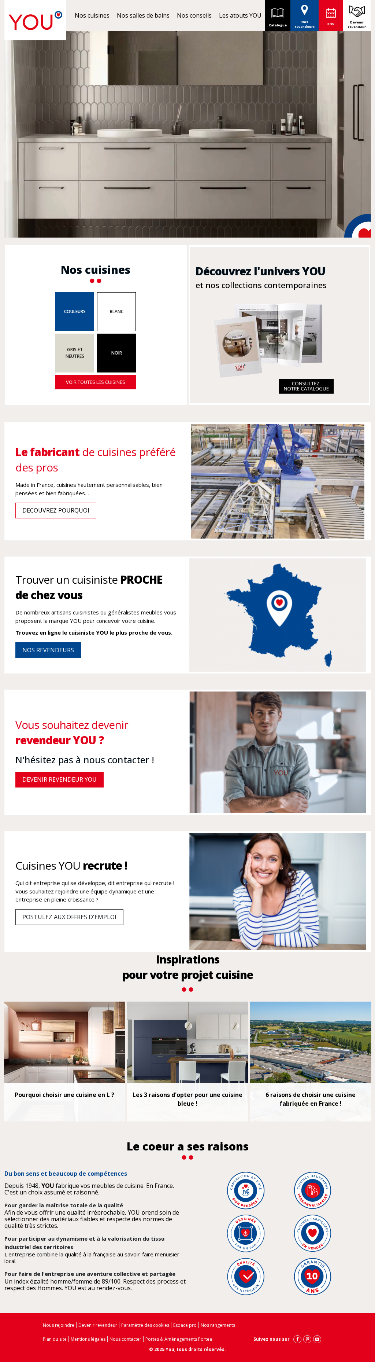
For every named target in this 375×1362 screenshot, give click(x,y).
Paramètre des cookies (145, 1325)
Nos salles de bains (143, 15)
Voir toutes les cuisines (95, 382)
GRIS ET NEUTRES (75, 352)
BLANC (116, 311)
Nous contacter (125, 1339)
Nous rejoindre (58, 1325)
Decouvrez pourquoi (55, 510)
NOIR (116, 353)
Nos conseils (194, 15)
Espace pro (185, 1325)
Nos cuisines (92, 15)
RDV (330, 24)
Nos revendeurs (305, 24)
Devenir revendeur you (59, 779)
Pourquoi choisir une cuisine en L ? (64, 1095)
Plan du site (55, 1339)
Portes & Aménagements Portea (178, 1339)
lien (200, 295)
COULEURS (75, 311)
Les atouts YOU (240, 15)
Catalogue (278, 25)
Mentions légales (88, 1339)
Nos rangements (218, 1325)
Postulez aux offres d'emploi (69, 917)
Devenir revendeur (357, 25)
